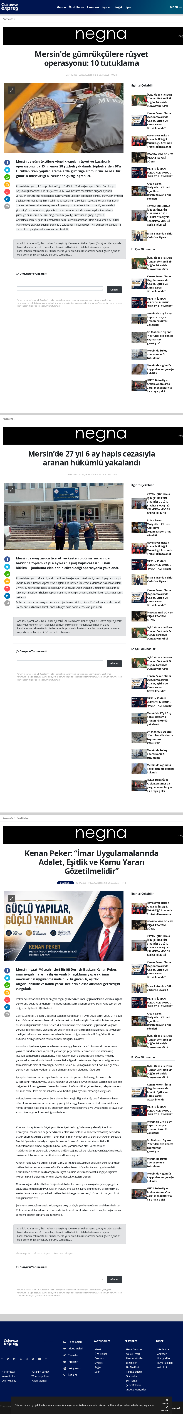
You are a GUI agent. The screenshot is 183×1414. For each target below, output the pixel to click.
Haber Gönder (39, 1380)
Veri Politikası (9, 1380)
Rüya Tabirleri (164, 1362)
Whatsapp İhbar (40, 1376)
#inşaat (69, 1253)
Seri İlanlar (132, 1380)
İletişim (72, 1375)
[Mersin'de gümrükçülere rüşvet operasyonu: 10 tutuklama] (63, 117)
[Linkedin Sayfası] (28, 1359)
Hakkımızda (8, 1371)
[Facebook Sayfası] (3, 1359)
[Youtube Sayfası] (22, 1359)
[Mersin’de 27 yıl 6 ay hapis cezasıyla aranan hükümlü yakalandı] (63, 516)
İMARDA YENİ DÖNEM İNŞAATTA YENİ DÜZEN (160, 157)
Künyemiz (74, 1368)
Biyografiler (163, 1358)
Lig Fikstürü (132, 1367)
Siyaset (107, 7)
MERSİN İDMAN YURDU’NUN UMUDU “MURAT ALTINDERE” (159, 172)
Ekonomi (93, 7)
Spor (129, 7)
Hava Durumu (134, 1349)
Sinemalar (131, 1376)
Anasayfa (8, 19)
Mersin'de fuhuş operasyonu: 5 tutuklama (157, 354)
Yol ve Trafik (133, 1354)
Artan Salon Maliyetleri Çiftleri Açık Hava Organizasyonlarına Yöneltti (159, 191)
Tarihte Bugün (134, 1371)
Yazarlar (72, 1355)
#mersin (58, 1253)
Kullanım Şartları (40, 1371)
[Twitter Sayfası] (9, 1359)
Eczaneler (131, 1362)
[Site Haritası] (41, 1359)
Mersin (61, 7)
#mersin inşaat (42, 1253)
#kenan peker (24, 1253)
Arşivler (72, 1361)
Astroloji (162, 1367)
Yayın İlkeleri (8, 1376)
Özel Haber (76, 7)
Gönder (114, 289)
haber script (6, 1410)
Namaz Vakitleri (135, 1358)
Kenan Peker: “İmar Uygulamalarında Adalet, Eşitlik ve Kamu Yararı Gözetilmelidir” (159, 120)
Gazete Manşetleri (136, 1389)
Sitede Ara (163, 1349)
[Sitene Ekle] (47, 1359)
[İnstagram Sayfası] (15, 1359)
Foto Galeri (75, 1342)
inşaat (119, 999)
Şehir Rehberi (133, 1385)
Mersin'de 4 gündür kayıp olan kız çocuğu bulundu (160, 369)
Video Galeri (75, 1348)
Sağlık (119, 7)
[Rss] (34, 1359)
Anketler (161, 1354)
